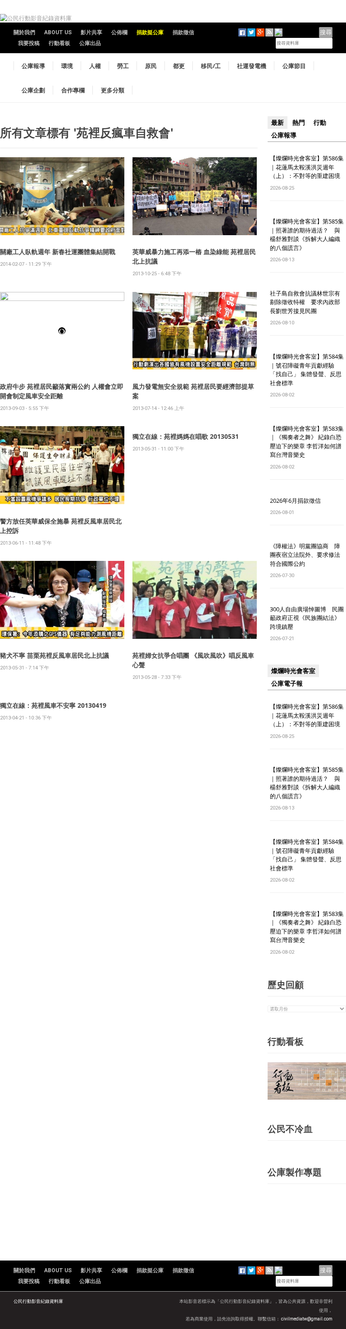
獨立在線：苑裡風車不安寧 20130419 (53, 705)
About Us (58, 32)
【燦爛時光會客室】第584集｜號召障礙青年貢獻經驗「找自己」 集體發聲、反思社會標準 (307, 369)
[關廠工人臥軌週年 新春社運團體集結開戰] (62, 195)
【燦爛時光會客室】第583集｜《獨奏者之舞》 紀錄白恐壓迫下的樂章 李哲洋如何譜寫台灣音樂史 (307, 441)
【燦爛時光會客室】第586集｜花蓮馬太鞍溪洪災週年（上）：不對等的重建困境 (307, 167)
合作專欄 (73, 90)
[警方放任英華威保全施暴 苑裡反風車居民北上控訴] (62, 464)
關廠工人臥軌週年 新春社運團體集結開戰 (57, 251)
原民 (151, 66)
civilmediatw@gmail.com (306, 1318)
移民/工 (211, 66)
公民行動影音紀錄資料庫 (38, 1301)
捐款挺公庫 (150, 32)
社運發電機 (251, 66)
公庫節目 (294, 66)
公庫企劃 (33, 90)
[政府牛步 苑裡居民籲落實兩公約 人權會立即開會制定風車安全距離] (62, 330)
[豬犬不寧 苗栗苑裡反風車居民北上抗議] (62, 599)
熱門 (298, 122)
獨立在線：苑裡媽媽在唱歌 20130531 (185, 436)
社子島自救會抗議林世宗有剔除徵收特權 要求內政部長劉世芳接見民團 (305, 302)
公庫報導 (33, 66)
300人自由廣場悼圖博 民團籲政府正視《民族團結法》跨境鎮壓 (307, 618)
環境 (67, 66)
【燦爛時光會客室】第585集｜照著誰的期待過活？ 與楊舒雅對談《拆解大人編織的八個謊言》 (307, 234)
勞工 (123, 66)
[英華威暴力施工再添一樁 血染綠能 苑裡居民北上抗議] (194, 195)
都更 (179, 66)
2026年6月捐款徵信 (295, 500)
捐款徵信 (183, 32)
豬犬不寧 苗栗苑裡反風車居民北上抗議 (54, 655)
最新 (277, 122)
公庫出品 (90, 43)
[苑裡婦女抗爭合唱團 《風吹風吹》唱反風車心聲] (194, 599)
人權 (95, 66)
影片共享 (91, 32)
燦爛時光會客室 (293, 670)
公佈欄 (119, 32)
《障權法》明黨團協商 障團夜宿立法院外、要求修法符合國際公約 (305, 555)
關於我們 (24, 32)
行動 (320, 122)
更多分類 (112, 90)
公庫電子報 (287, 683)
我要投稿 (29, 43)
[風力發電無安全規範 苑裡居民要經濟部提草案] (194, 330)
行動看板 (59, 43)
